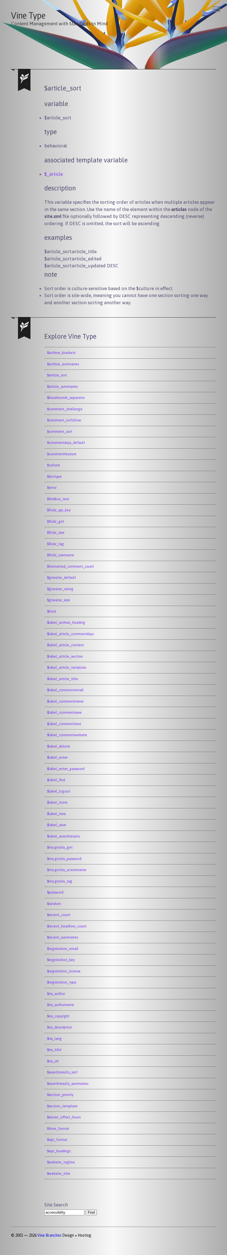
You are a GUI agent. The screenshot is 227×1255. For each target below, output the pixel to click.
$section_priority (60, 1095)
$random (54, 904)
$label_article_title (62, 679)
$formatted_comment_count (70, 566)
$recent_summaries (62, 937)
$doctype (54, 476)
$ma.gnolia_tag (59, 881)
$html (51, 611)
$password (55, 892)
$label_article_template (66, 667)
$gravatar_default (61, 577)
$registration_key (61, 960)
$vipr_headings (59, 1151)
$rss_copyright (58, 1016)
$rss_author (56, 994)
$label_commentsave (64, 712)
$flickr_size (56, 532)
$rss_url (53, 1061)
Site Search (56, 1205)
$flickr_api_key (59, 510)
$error (51, 488)
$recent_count (58, 915)
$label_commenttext (64, 724)
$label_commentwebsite (67, 735)
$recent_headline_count (66, 926)
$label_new (56, 814)
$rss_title (54, 1050)
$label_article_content (65, 645)
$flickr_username (60, 555)
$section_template (62, 1106)
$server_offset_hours (64, 1117)
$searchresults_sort (62, 1072)
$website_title (58, 1173)
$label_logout (58, 791)
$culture (53, 465)
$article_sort (57, 375)
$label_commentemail (65, 690)
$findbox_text (58, 499)
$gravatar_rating (60, 589)
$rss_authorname (60, 1005)
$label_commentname (65, 701)
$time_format (58, 1128)
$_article (53, 174)
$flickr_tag (55, 544)
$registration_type (61, 982)
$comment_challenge (64, 409)
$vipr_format (57, 1140)
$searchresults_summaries (67, 1084)
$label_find (56, 780)
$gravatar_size (58, 600)
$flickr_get (55, 521)
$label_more (57, 802)
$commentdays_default (66, 443)
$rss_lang (54, 1039)
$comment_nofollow (64, 420)
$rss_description (59, 1027)
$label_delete (58, 746)
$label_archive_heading (66, 622)
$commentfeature (61, 454)
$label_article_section (65, 656)
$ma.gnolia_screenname (66, 870)
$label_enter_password (65, 769)
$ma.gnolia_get (60, 847)
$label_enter (57, 757)
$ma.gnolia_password (64, 859)
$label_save (56, 825)
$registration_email (62, 949)
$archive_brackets (61, 353)
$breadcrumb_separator (66, 398)
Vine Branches (49, 1235)
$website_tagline (61, 1162)
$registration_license (64, 971)
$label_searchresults (63, 836)
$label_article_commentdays (70, 634)
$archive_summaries (63, 364)
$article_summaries (62, 386)
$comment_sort (59, 431)
